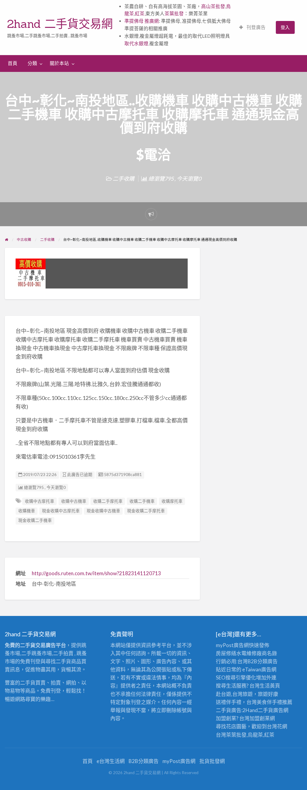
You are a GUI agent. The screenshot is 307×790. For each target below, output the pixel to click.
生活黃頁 (270, 685)
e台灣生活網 (111, 761)
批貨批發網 (212, 761)
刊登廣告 (256, 27)
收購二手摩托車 (108, 501)
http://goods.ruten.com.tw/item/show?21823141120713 (96, 573)
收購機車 (26, 510)
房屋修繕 (226, 653)
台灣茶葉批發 (231, 735)
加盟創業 (259, 718)
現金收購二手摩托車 (146, 510)
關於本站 (59, 63)
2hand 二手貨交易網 (60, 23)
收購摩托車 (172, 501)
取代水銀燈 (136, 43)
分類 (32, 63)
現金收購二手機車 (35, 520)
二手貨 (265, 710)
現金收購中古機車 (103, 510)
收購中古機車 (73, 501)
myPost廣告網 (232, 645)
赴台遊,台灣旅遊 (234, 694)
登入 (285, 27)
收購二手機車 (142, 501)
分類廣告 (267, 661)
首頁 (12, 63)
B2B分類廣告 (144, 761)
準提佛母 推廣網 (141, 21)
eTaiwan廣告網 (259, 669)
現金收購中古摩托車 (61, 510)
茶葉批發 (174, 13)
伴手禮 (274, 702)
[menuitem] (252, 27)
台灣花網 (277, 726)
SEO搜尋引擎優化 (236, 677)
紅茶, (140, 13)
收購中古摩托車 (39, 501)
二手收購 (123, 178)
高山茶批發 (213, 6)
